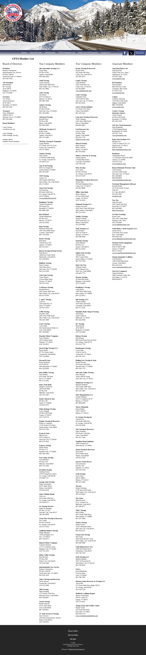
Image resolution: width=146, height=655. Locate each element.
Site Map (73, 639)
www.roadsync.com (119, 164)
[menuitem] (25, 52)
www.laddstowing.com (83, 91)
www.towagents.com (119, 135)
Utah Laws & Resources (88, 52)
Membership (50, 52)
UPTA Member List (67, 52)
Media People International (76, 649)
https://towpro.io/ (118, 210)
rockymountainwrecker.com (121, 180)
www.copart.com (118, 107)
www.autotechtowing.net (47, 198)
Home (24, 52)
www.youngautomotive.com (121, 267)
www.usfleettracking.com (121, 224)
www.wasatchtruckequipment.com (124, 253)
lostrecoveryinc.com (82, 139)
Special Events (36, 52)
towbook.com (117, 196)
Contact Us (105, 52)
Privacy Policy (73, 631)
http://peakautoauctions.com (121, 149)
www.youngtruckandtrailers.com (87, 616)
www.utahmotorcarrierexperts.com (124, 239)
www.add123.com (118, 78)
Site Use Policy (73, 635)
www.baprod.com (118, 93)
